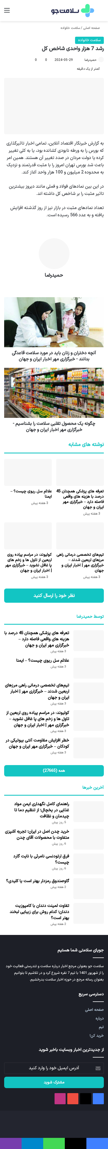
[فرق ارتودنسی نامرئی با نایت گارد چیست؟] (88, 863)
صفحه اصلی (92, 28)
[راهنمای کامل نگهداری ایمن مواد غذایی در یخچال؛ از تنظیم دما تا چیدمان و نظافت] (88, 811)
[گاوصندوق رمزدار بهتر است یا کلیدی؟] (88, 888)
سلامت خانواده (70, 28)
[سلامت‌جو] (72, 10)
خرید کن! (97, 1036)
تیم (101, 1027)
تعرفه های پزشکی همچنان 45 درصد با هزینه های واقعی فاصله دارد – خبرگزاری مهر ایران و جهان (80, 499)
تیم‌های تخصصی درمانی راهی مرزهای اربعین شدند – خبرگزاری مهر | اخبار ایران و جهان (80, 563)
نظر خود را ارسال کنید (54, 595)
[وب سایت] (54, 285)
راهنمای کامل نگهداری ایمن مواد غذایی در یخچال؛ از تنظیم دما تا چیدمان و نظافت (41, 810)
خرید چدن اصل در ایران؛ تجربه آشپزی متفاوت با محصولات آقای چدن (37, 834)
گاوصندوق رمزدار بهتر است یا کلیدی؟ (37, 881)
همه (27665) (54, 771)
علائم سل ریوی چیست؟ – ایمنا (31, 494)
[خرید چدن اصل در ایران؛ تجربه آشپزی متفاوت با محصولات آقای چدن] (88, 839)
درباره (100, 1018)
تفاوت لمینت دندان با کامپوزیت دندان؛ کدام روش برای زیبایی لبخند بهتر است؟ (39, 912)
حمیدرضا (90, 60)
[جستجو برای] (101, 12)
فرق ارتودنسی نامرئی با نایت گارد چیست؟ (41, 859)
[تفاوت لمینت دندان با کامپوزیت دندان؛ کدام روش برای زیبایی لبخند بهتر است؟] (88, 913)
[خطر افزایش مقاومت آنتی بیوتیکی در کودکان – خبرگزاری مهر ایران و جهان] (88, 748)
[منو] (7, 12)
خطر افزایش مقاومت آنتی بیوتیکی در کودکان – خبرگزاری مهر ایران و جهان (37, 743)
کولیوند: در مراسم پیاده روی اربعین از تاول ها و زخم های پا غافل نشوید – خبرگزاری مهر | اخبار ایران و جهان (28, 563)
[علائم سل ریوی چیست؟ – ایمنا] (28, 472)
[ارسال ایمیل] (82, 60)
